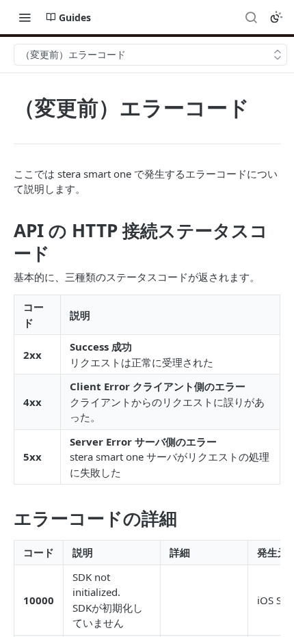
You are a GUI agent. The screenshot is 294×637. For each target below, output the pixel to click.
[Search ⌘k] (251, 17)
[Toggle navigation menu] (25, 17)
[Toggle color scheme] (276, 17)
